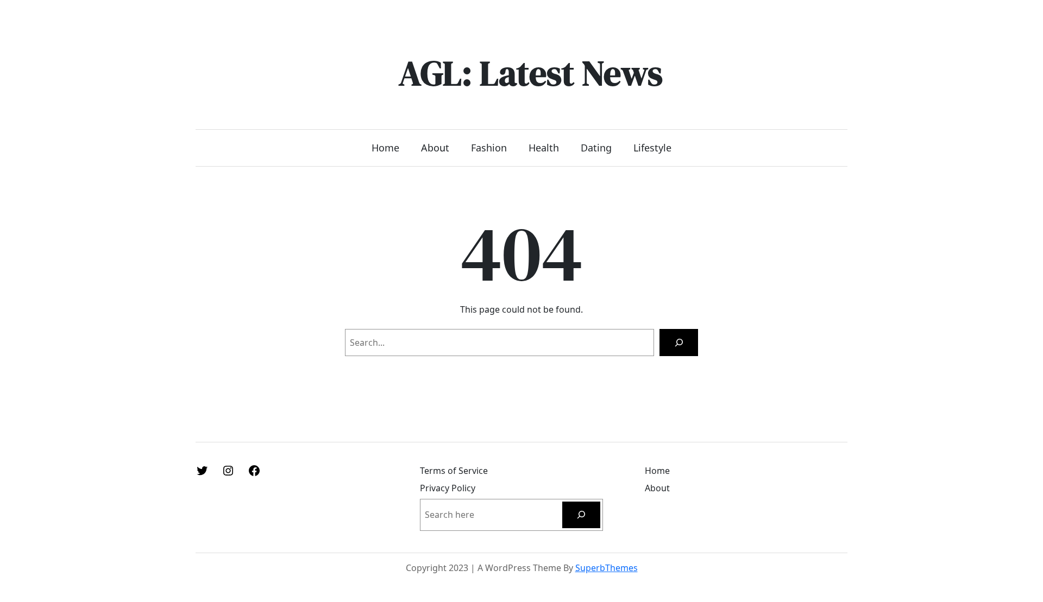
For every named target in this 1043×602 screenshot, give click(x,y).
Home (385, 147)
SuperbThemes (606, 568)
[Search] (678, 342)
